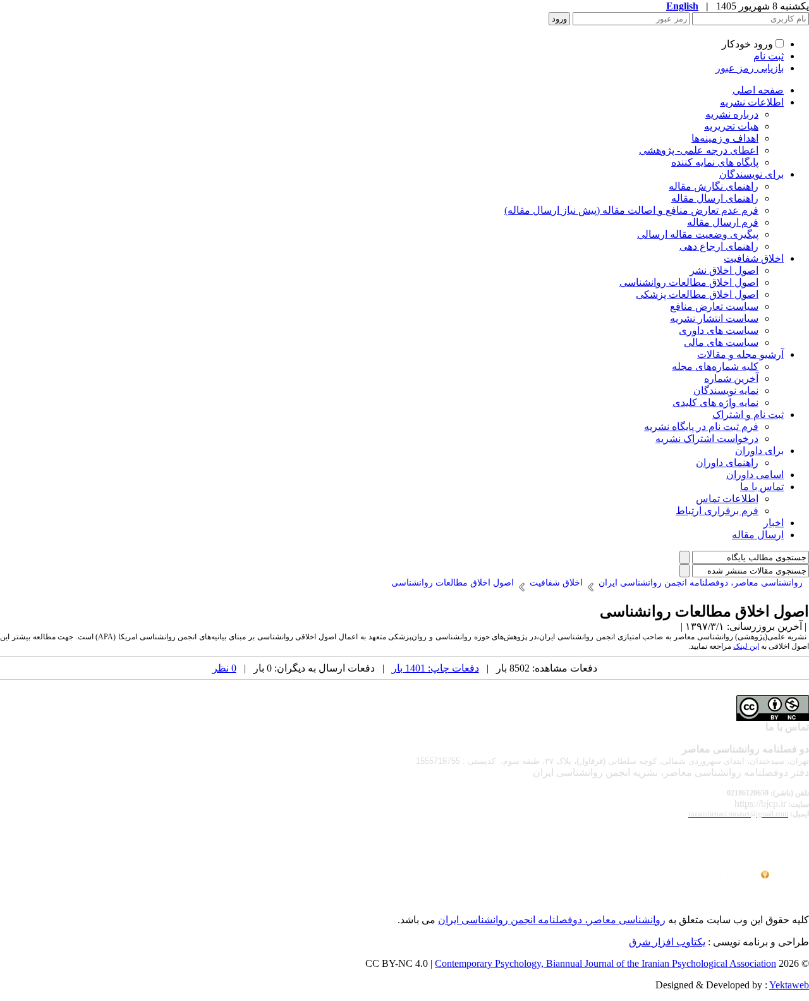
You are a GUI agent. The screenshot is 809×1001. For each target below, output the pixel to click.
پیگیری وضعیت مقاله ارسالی (697, 234)
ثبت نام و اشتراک (748, 414)
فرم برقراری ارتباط (717, 510)
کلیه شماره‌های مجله (715, 366)
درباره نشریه (731, 114)
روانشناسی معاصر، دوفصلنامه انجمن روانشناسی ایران (552, 919)
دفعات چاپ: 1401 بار (435, 668)
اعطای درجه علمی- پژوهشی (698, 150)
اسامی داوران (755, 474)
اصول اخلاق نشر (724, 270)
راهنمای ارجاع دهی (718, 246)
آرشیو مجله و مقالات (740, 354)
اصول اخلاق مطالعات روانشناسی (688, 282)
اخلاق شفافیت (754, 258)
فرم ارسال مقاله (722, 222)
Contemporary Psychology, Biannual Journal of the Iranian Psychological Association (605, 963)
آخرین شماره (731, 378)
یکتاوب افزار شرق (667, 942)
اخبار (773, 522)
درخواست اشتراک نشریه (706, 438)
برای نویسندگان (751, 174)
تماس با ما (762, 486)
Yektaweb (789, 985)
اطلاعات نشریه (752, 102)
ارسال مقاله (758, 534)
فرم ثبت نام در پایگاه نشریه (701, 426)
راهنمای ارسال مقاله (714, 198)
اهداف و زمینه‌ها (724, 138)
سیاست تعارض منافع (714, 306)
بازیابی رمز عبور (749, 68)
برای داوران (759, 450)
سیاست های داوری (718, 330)
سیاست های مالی (721, 342)
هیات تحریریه (731, 126)
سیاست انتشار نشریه (714, 318)
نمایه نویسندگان (725, 390)
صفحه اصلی (758, 90)
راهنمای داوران (727, 462)
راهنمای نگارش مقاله (713, 186)
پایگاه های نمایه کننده (714, 162)
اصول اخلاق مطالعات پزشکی (697, 294)
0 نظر (224, 668)
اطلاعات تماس (727, 498)
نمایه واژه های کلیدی (715, 402)
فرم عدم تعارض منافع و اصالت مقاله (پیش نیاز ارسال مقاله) (631, 210)
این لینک (746, 646)
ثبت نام (768, 56)
